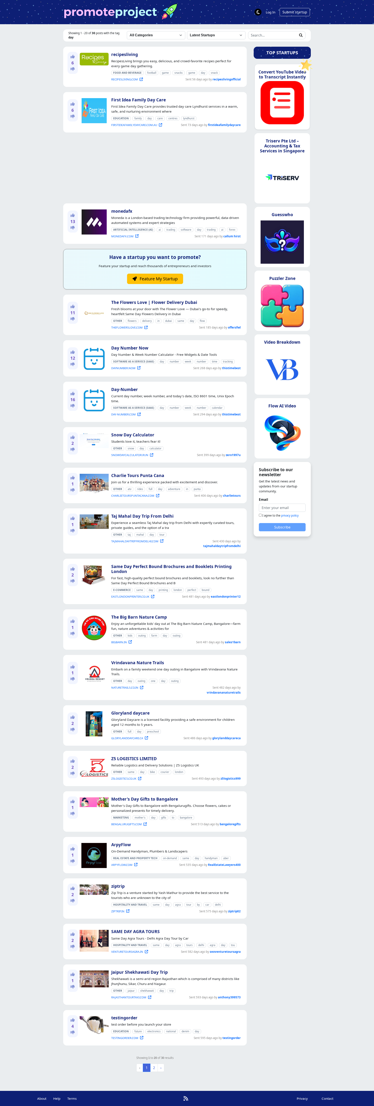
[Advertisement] (155, 168)
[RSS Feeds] (186, 1098)
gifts (163, 817)
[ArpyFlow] (93, 854)
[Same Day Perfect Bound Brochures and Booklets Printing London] (93, 574)
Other (117, 321)
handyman (211, 858)
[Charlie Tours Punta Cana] (93, 482)
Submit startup (294, 12)
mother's (140, 817)
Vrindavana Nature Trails (137, 663)
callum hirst (232, 236)
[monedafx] (93, 221)
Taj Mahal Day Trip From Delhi (142, 516)
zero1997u (233, 455)
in (158, 321)
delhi (218, 905)
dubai (168, 321)
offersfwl (234, 327)
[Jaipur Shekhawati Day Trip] (93, 978)
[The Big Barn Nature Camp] (93, 627)
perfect (191, 590)
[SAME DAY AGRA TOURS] (93, 940)
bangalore (186, 817)
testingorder (124, 1018)
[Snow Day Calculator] (93, 440)
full (150, 489)
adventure (174, 489)
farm (154, 635)
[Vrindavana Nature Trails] (93, 672)
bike (152, 772)
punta (197, 489)
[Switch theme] (258, 12)
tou (233, 945)
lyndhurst (188, 118)
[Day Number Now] (93, 358)
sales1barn (233, 642)
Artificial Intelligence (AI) (133, 229)
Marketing (121, 817)
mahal (140, 534)
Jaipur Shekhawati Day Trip (139, 972)
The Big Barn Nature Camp (139, 617)
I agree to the (280, 515)
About (41, 1098)
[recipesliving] (93, 58)
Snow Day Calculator (132, 435)
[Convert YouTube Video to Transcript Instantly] (282, 104)
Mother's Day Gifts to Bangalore (144, 799)
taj (129, 534)
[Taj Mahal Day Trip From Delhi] (93, 521)
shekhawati (147, 991)
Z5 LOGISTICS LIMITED (134, 758)
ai (160, 229)
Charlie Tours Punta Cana (137, 475)
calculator (155, 448)
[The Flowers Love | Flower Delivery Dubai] (93, 312)
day (203, 73)
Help (56, 1098)
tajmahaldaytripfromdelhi (222, 546)
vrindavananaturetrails (224, 692)
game (165, 73)
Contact (327, 1098)
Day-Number (124, 389)
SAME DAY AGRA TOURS (135, 931)
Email (263, 499)
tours (189, 945)
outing (142, 635)
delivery (147, 321)
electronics (154, 1031)
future (138, 1031)
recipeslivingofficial (227, 79)
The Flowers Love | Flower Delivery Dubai (154, 302)
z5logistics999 (231, 778)
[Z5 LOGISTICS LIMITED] (93, 767)
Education (121, 118)
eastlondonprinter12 (226, 596)
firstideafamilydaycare (224, 125)
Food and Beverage (127, 73)
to (173, 817)
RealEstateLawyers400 (224, 865)
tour (162, 534)
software (186, 229)
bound (205, 590)
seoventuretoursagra (225, 952)
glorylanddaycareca (226, 738)
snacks (178, 73)
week (188, 361)
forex (232, 229)
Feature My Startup (158, 279)
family (138, 118)
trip (171, 991)
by (198, 905)
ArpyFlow (121, 844)
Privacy (302, 1098)
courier (165, 772)
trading (170, 229)
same (180, 321)
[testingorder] (93, 1024)
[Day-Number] (93, 399)
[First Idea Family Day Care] (93, 110)
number (174, 361)
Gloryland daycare (130, 713)
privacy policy (290, 515)
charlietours (232, 496)
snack (214, 73)
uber (226, 858)
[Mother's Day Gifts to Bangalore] (93, 801)
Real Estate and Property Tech (135, 858)
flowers (132, 321)
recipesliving (124, 54)
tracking (228, 361)
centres (172, 118)
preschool (153, 731)
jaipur (131, 991)
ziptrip (118, 886)
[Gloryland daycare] (93, 723)
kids (130, 635)
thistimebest (231, 368)
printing (163, 590)
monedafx (121, 211)
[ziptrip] (93, 889)
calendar (217, 408)
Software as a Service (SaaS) (133, 361)
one (153, 681)
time (214, 361)
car (207, 905)
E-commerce (122, 590)
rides (140, 489)
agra (178, 905)
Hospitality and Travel (130, 905)
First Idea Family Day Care (138, 100)
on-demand (170, 858)
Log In (270, 12)
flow (202, 321)
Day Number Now (129, 348)
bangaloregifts (230, 824)
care (160, 118)
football (151, 73)
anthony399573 (229, 997)
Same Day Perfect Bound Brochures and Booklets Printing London (171, 568)
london (178, 590)
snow (131, 448)
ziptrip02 (234, 911)
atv (129, 489)
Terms (72, 1098)
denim (185, 1031)
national (171, 1031)
